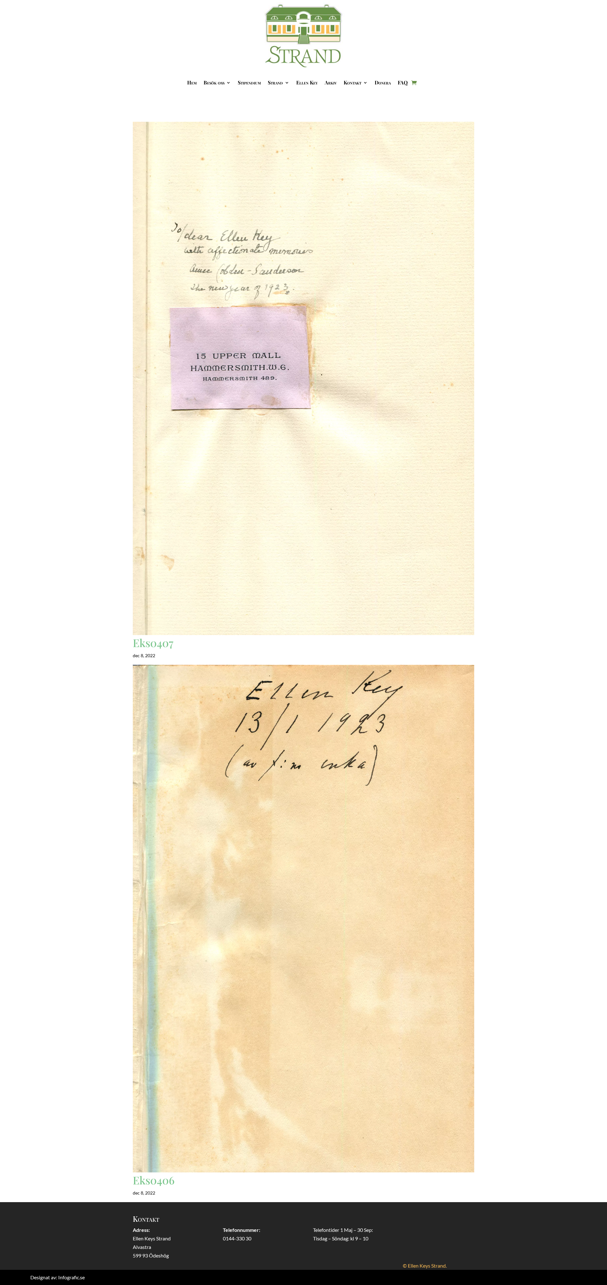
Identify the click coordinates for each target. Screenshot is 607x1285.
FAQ (403, 82)
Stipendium (249, 82)
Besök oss (214, 82)
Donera (383, 82)
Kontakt (352, 82)
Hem (192, 82)
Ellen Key (307, 82)
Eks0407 (153, 642)
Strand (275, 82)
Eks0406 (154, 1180)
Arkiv (331, 82)
